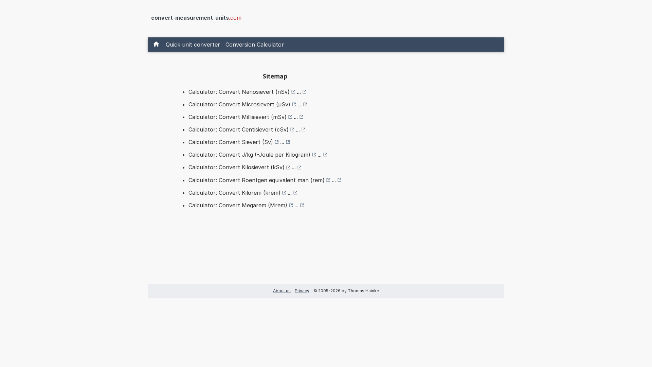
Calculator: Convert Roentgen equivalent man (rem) (256, 180)
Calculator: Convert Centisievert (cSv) (238, 129)
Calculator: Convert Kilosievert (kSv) (236, 167)
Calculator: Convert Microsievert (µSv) (239, 104)
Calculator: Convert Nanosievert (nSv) (239, 91)
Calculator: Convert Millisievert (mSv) (237, 116)
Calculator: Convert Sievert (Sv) (230, 142)
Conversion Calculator (254, 44)
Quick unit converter (193, 44)
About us (282, 290)
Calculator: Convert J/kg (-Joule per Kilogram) (249, 154)
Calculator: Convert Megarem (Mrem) (237, 205)
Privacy (302, 290)
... (299, 91)
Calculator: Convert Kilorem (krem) (234, 192)
